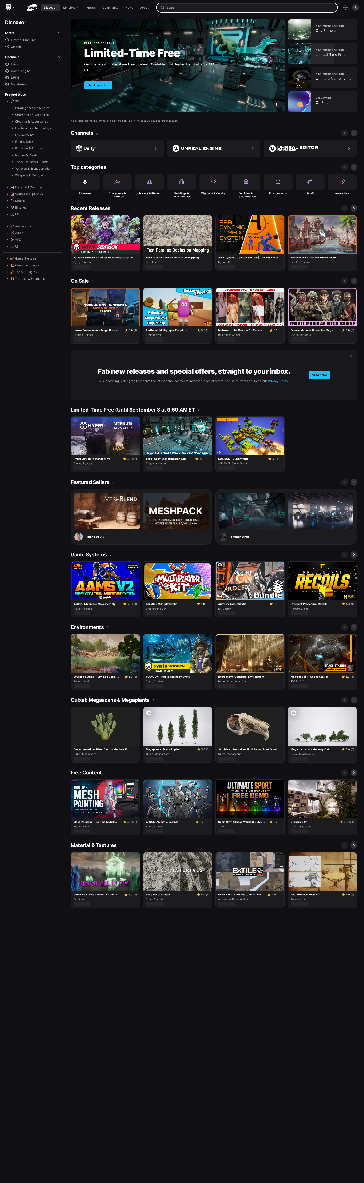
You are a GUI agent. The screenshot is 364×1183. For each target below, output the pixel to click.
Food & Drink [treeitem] (24, 141)
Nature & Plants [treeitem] (26, 155)
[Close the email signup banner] (351, 356)
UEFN (15, 77)
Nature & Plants (149, 193)
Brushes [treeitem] (21, 207)
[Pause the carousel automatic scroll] (277, 104)
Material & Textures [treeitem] (29, 187)
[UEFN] (310, 148)
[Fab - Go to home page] (32, 7)
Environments (278, 193)
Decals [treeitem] (20, 200)
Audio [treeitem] (19, 233)
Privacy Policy (278, 381)
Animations (342, 193)
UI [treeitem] (16, 246)
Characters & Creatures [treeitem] (32, 114)
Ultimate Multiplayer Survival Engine (138, 53)
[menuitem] (50, 7)
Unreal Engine (21, 71)
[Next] (354, 133)
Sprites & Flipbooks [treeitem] (29, 194)
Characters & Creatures (117, 195)
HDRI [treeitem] (18, 214)
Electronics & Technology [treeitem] (33, 128)
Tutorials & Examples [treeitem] (30, 278)
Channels (12, 57)
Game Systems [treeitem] (25, 258)
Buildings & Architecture (181, 195)
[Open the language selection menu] (345, 7)
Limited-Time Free (24, 40)
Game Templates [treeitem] (27, 265)
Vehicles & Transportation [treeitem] (33, 168)
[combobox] (249, 7)
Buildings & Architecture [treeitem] (32, 108)
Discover (15, 22)
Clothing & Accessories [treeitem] (31, 121)
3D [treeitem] (17, 101)
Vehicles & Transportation (246, 195)
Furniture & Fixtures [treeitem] (29, 148)
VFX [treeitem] (18, 239)
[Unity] (117, 148)
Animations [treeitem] (23, 226)
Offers (10, 33)
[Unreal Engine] (213, 148)
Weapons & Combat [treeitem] (29, 175)
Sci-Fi (310, 193)
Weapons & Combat (214, 193)
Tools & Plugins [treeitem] (26, 272)
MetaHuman (19, 84)
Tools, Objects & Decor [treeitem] (31, 162)
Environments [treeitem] (24, 135)
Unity (14, 64)
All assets (85, 193)
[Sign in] (355, 7)
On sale (16, 46)
